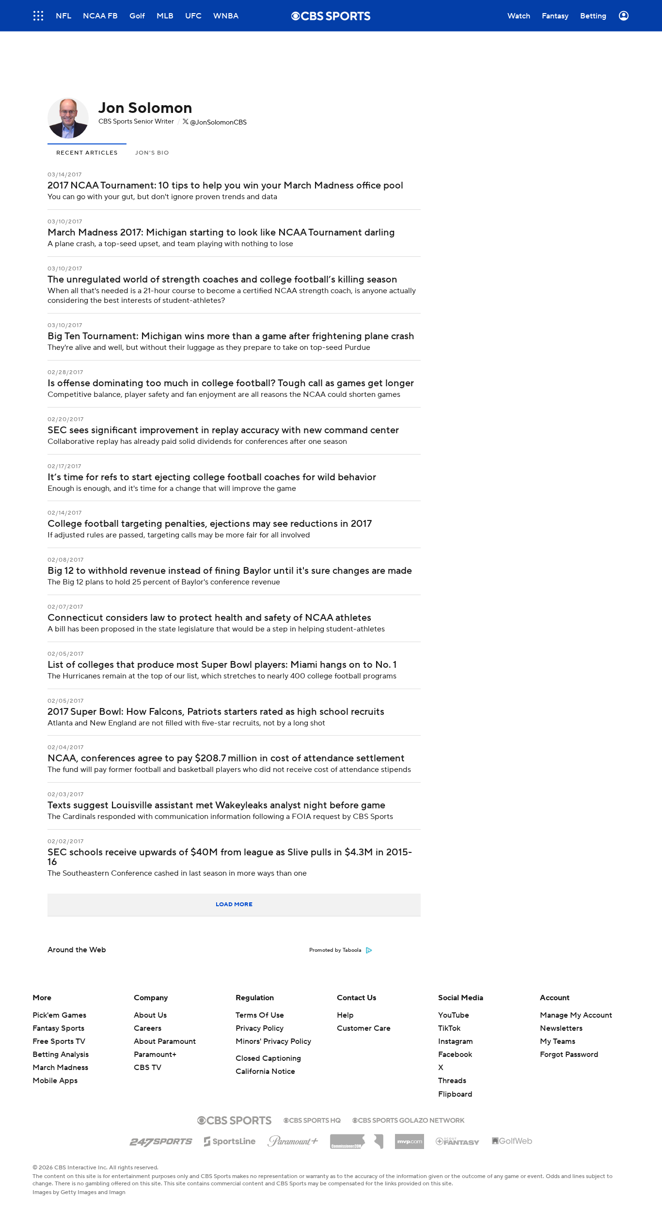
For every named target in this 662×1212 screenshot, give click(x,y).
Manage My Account (576, 1015)
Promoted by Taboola (335, 950)
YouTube (453, 1015)
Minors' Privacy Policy (273, 1041)
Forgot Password (569, 1054)
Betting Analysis (60, 1054)
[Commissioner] (356, 1138)
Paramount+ (155, 1054)
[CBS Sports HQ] (312, 1119)
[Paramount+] (293, 1139)
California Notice (265, 1071)
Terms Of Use (260, 1015)
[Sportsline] (230, 1140)
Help (345, 1015)
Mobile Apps (55, 1081)
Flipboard (455, 1094)
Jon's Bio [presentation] (152, 153)
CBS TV (147, 1067)
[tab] (86, 151)
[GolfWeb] (512, 1141)
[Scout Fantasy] (458, 1141)
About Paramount (165, 1041)
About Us (150, 1015)
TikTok (449, 1028)
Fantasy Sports (58, 1028)
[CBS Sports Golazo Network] (408, 1119)
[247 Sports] (160, 1140)
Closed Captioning (268, 1058)
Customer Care (364, 1028)
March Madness (60, 1067)
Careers (147, 1028)
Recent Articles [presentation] (87, 153)
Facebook (455, 1054)
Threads (452, 1081)
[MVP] (409, 1138)
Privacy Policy (260, 1028)
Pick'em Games (59, 1015)
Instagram (455, 1041)
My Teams (557, 1041)
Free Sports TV (58, 1041)
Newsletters (561, 1028)
